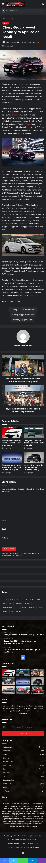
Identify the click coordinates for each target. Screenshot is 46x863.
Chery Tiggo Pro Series (23, 314)
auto (31, 599)
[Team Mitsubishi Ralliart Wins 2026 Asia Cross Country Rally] (37, 690)
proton (5, 612)
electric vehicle (8, 608)
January (15, 115)
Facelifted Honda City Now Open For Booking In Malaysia (11, 442)
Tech (5, 776)
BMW (38, 599)
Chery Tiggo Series (23, 320)
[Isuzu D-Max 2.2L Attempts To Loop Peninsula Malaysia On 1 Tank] (23, 690)
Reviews (6, 773)
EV (17, 608)
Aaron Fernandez (11, 42)
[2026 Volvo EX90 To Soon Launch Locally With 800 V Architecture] (8, 690)
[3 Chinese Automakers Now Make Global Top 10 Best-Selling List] (12, 457)
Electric (27, 603)
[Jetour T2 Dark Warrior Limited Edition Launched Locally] (34, 457)
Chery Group (29, 309)
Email (4, 529)
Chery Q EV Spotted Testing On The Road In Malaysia (34, 442)
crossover (19, 603)
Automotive (7, 747)
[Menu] (3, 5)
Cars (5, 754)
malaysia (32, 608)
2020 (11, 599)
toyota (18, 612)
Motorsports (7, 765)
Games (7, 791)
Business (6, 751)
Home (6, 18)
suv (12, 612)
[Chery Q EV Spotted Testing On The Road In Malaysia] (34, 432)
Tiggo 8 (28, 124)
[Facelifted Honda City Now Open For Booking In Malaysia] (12, 432)
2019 (4, 599)
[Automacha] (15, 4)
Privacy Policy (33, 843)
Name (5, 520)
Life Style (6, 758)
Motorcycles (8, 762)
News (12, 18)
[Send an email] (18, 42)
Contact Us (27, 847)
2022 (18, 599)
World (5, 787)
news (40, 608)
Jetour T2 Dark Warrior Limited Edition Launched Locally (34, 467)
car (4, 603)
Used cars (7, 784)
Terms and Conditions (14, 847)
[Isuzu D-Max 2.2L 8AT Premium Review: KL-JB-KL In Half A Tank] (8, 681)
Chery (14, 309)
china (10, 603)
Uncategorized (8, 780)
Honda (24, 608)
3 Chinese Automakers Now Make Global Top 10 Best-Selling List (11, 467)
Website (5, 538)
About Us (36, 847)
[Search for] (43, 5)
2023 (25, 599)
